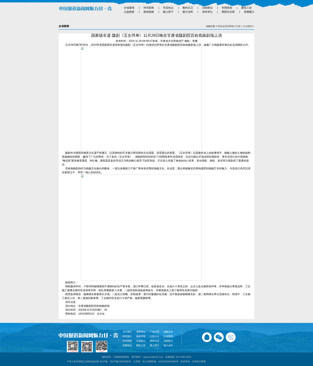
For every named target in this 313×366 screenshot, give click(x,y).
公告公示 (154, 336)
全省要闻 (129, 7)
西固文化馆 (228, 11)
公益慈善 (129, 11)
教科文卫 (188, 7)
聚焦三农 (246, 7)
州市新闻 (148, 7)
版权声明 (140, 336)
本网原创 (227, 7)
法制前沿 (207, 7)
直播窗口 (249, 11)
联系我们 (127, 336)
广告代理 (154, 331)
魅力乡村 (188, 11)
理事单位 (140, 331)
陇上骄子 (168, 11)
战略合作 (168, 331)
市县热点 (168, 7)
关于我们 (127, 331)
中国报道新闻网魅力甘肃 (228, 26)
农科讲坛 (207, 11)
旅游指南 (148, 11)
